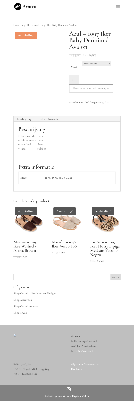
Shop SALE (20, 312)
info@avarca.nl (84, 351)
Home (16, 25)
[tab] (24, 119)
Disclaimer (77, 369)
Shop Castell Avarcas (25, 306)
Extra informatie (49, 119)
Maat (74, 67)
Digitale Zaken (81, 396)
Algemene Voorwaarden (85, 364)
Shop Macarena (22, 299)
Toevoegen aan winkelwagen (91, 88)
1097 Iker (27, 25)
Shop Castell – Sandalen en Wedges (34, 293)
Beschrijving (24, 119)
